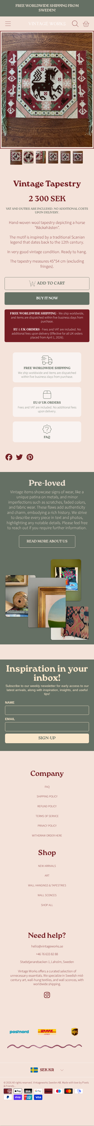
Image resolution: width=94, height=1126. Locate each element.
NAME (9, 702)
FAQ (47, 787)
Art (47, 876)
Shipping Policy (47, 796)
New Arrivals (47, 866)
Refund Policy (47, 806)
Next (89, 90)
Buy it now (47, 298)
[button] (8, 24)
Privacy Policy (47, 826)
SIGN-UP (47, 738)
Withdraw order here (47, 836)
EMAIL (10, 719)
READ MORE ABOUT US (47, 541)
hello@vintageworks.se (47, 946)
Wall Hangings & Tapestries (47, 885)
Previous (5, 90)
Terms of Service (47, 816)
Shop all (47, 905)
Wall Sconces (47, 895)
